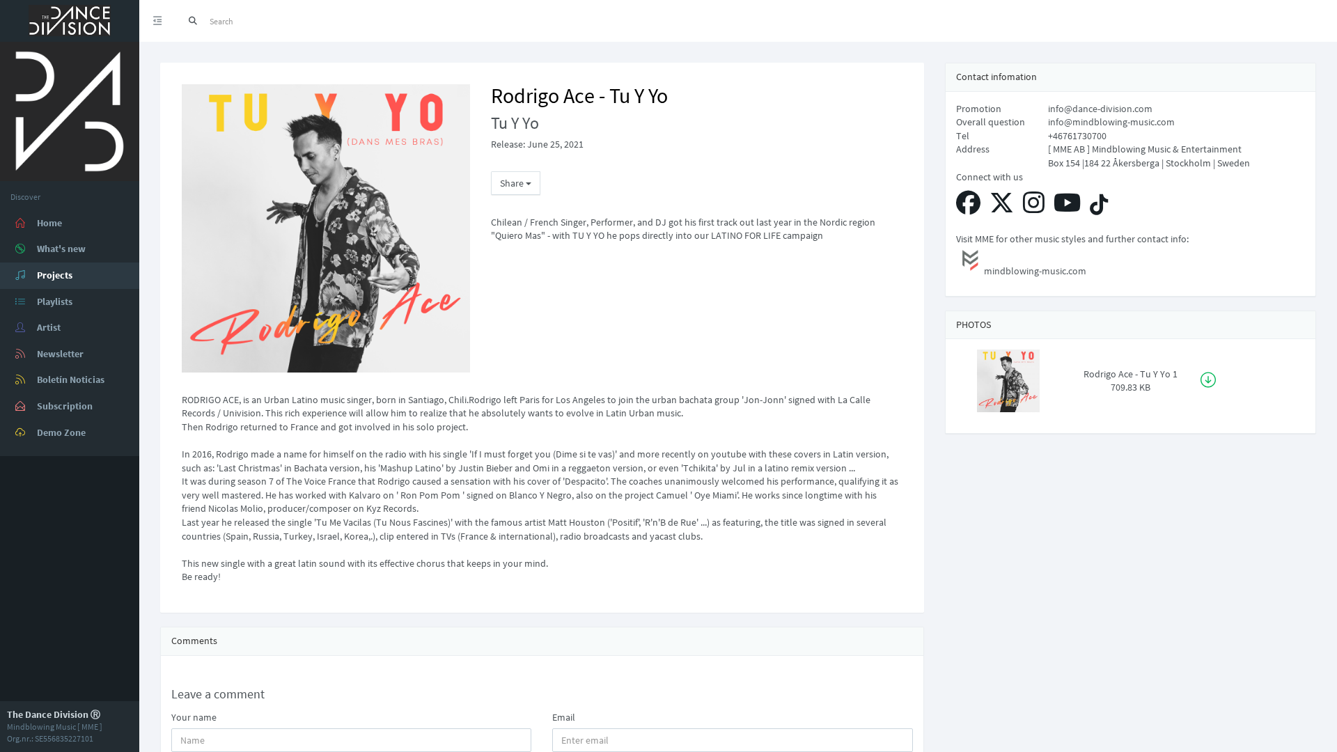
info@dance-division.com (1100, 108)
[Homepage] (69, 110)
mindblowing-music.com (1035, 271)
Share (513, 183)
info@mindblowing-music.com (1111, 122)
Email (563, 717)
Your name (194, 717)
